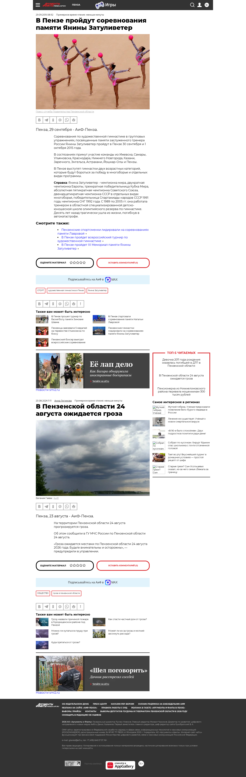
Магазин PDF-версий (122, 704)
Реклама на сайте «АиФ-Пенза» (79, 708)
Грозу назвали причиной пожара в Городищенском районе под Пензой (69, 622)
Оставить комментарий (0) (123, 263)
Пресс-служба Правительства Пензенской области (65, 111)
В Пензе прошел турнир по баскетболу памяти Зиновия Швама (67, 319)
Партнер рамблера (93, 764)
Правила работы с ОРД (114, 708)
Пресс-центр (100, 704)
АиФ (56, 498)
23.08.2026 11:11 (44, 400)
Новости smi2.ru (48, 390)
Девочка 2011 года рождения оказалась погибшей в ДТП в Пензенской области (181, 362)
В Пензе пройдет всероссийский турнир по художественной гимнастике (92, 239)
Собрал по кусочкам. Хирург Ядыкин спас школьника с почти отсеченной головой (189, 445)
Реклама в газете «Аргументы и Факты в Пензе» (158, 708)
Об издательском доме (75, 704)
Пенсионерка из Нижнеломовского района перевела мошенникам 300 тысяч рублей (181, 391)
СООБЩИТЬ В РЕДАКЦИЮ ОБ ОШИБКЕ (81, 715)
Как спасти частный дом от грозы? (127, 619)
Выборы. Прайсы (71, 711)
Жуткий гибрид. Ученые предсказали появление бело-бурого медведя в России (189, 409)
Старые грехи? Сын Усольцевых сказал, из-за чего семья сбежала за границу (188, 469)
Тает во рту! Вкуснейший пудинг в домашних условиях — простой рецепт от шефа (187, 457)
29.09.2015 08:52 (44, 14)
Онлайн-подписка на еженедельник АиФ (161, 704)
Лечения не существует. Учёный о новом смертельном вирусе (187, 420)
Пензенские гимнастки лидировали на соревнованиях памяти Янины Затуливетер (125, 331)
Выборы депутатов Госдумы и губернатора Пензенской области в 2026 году (143, 711)
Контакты (90, 711)
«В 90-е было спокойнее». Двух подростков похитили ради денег (187, 432)
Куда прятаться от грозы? (65, 642)
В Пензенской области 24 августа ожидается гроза (181, 377)
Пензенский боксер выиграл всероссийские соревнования (68, 341)
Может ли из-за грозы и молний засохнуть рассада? (126, 632)
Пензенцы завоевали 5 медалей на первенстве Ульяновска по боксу (69, 331)
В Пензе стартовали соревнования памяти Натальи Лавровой (125, 319)
